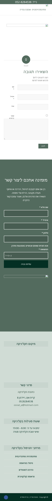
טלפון (45, 232)
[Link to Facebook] (6, 497)
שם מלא (43, 207)
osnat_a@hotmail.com (26, 405)
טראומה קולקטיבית (26, 476)
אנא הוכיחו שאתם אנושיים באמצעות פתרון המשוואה (30, 247)
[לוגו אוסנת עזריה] (30, 9)
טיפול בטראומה (26, 463)
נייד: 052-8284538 (26, 2)
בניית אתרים (24, 497)
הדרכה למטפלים (26, 469)
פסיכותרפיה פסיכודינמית (26, 456)
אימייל (44, 220)
